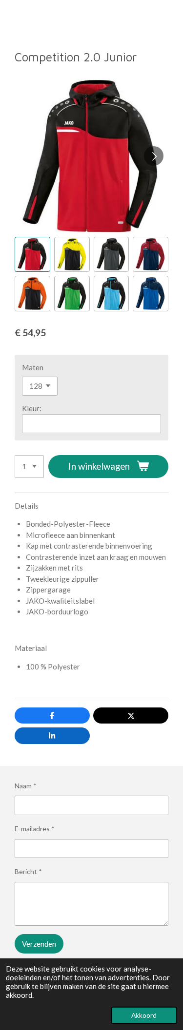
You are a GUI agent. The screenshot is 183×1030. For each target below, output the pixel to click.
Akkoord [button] (144, 1015)
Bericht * (28, 871)
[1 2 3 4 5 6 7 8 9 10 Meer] (29, 466)
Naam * (26, 786)
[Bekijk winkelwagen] (172, 17)
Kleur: (31, 408)
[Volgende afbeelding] (153, 156)
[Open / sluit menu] (10, 17)
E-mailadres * (35, 828)
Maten (32, 367)
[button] (32, 254)
